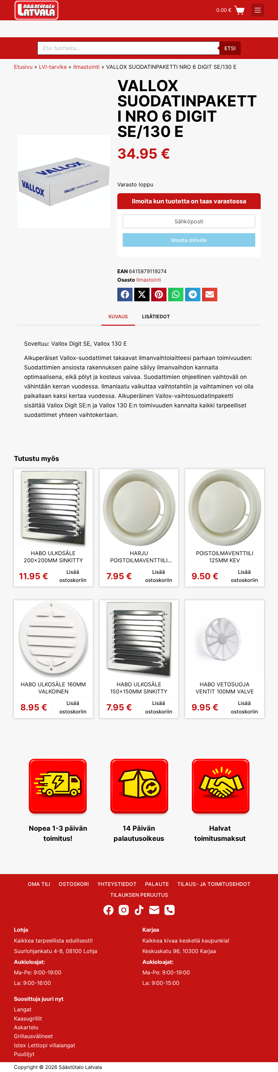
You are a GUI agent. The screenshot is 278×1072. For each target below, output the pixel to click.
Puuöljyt (24, 1054)
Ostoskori (74, 884)
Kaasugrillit (28, 1018)
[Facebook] (108, 910)
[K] (257, 10)
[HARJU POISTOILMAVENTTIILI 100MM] (139, 508)
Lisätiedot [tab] (156, 316)
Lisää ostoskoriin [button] (72, 576)
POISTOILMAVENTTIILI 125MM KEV (224, 557)
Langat (23, 1009)
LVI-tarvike (53, 66)
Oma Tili (39, 884)
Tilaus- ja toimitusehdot (214, 884)
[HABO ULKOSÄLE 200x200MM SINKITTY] (53, 508)
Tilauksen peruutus (139, 895)
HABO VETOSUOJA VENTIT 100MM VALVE (225, 688)
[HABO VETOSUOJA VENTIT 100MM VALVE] (224, 639)
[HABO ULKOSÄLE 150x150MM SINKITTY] (139, 639)
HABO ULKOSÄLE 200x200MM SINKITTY (53, 557)
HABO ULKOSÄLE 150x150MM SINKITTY (138, 688)
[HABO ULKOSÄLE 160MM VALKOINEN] (53, 639)
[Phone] (169, 910)
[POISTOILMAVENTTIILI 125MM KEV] (224, 508)
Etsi (230, 48)
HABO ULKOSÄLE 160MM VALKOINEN (53, 688)
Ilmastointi (86, 66)
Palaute (157, 884)
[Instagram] (124, 910)
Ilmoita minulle (189, 240)
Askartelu (26, 1027)
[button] (125, 294)
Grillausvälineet (33, 1036)
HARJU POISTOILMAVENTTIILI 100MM (138, 557)
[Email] (154, 910)
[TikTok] (139, 910)
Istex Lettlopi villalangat (44, 1045)
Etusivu (23, 66)
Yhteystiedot (117, 884)
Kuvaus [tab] (118, 316)
